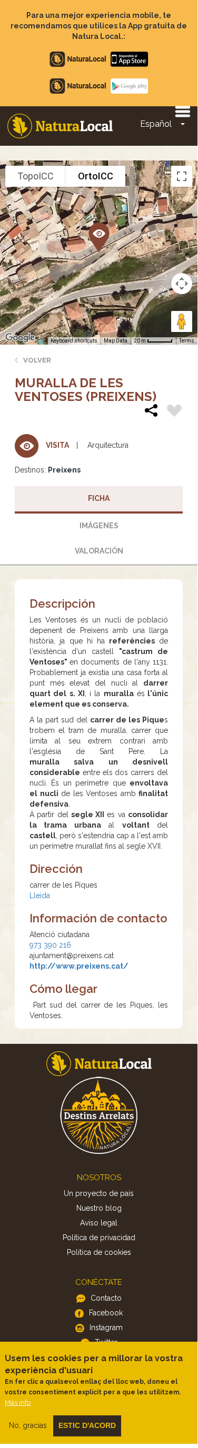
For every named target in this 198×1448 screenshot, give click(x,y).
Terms (186, 341)
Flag (174, 412)
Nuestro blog (99, 1208)
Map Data (115, 341)
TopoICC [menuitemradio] (35, 176)
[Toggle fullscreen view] (181, 176)
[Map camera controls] (181, 283)
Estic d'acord (87, 1425)
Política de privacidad (99, 1237)
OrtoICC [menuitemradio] (95, 176)
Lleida (39, 895)
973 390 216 (50, 945)
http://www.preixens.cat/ (78, 966)
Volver (37, 360)
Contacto (106, 1298)
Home (60, 126)
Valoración (99, 551)
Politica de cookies (99, 1252)
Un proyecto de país (99, 1193)
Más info (18, 1402)
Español (156, 124)
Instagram (106, 1327)
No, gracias (28, 1425)
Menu (182, 111)
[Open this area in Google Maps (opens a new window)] (20, 338)
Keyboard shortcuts (74, 341)
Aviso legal (98, 1223)
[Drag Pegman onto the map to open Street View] (181, 321)
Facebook (106, 1313)
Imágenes (99, 525)
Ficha (99, 498)
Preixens (64, 470)
